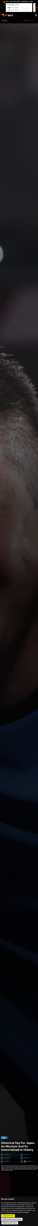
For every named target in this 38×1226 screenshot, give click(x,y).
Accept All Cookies (8, 1216)
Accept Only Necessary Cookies (11, 1219)
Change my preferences (10, 1223)
